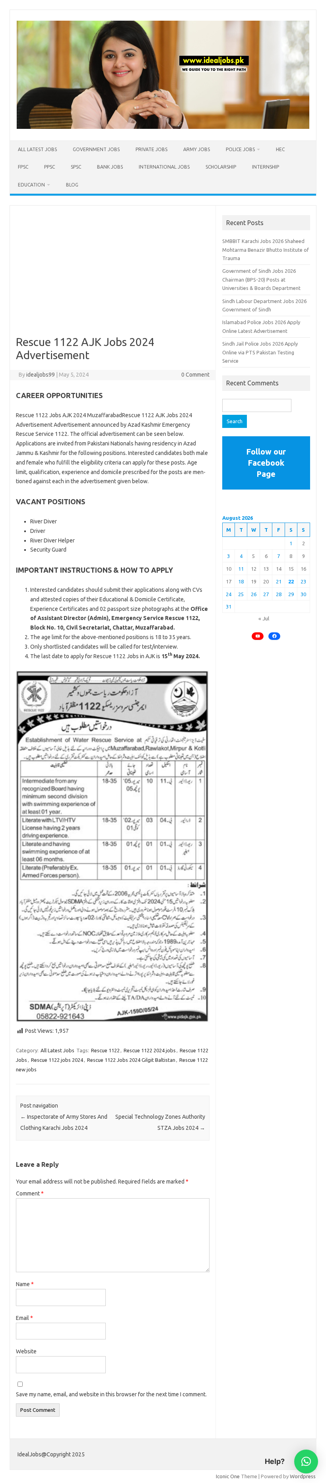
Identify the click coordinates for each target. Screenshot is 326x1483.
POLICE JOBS (240, 149)
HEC (280, 149)
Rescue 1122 (105, 1050)
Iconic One (228, 1476)
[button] (306, 1461)
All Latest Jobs (37, 149)
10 (228, 568)
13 (266, 568)
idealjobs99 (40, 374)
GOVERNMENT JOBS (96, 149)
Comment (30, 1193)
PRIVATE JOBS (151, 149)
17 (228, 581)
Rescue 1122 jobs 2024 (57, 1060)
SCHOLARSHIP (221, 166)
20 (266, 581)
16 (303, 568)
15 (291, 568)
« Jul (263, 618)
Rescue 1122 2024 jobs (150, 1050)
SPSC (76, 166)
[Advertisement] (113, 276)
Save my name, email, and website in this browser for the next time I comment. (111, 1394)
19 (253, 581)
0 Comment (195, 374)
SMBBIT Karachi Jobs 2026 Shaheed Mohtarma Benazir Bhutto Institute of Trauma (265, 249)
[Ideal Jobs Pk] (163, 127)
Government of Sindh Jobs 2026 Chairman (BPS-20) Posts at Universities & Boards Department (261, 279)
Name (25, 1284)
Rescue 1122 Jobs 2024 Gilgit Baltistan (131, 1060)
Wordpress (303, 1476)
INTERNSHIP (265, 166)
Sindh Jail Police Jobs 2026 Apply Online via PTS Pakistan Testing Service (260, 352)
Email (24, 1318)
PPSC (49, 166)
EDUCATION (31, 184)
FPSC (23, 166)
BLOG (72, 184)
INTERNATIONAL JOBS (164, 166)
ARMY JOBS (196, 149)
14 (278, 568)
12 (253, 568)
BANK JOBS (110, 166)
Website (26, 1351)
